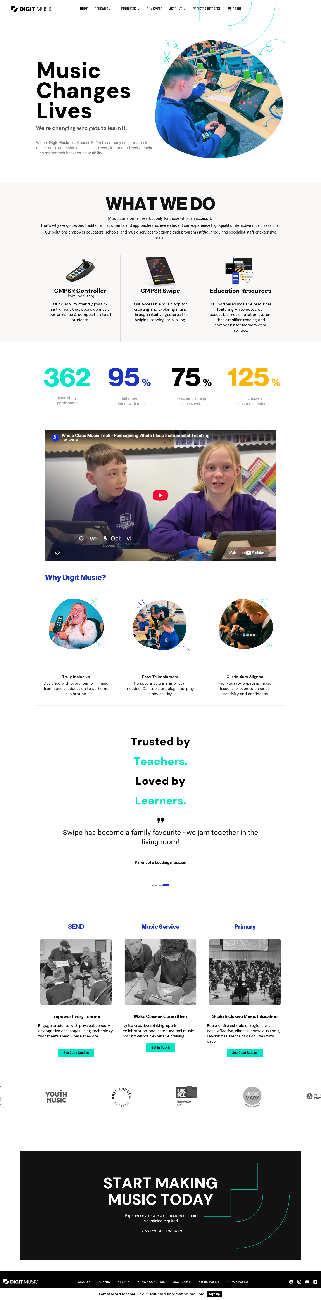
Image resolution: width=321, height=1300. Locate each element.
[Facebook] (291, 1281)
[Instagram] (299, 1281)
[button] (155, 885)
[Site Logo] (32, 8)
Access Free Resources (162, 1231)
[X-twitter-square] (315, 1281)
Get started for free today (66, 164)
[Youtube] (307, 1281)
